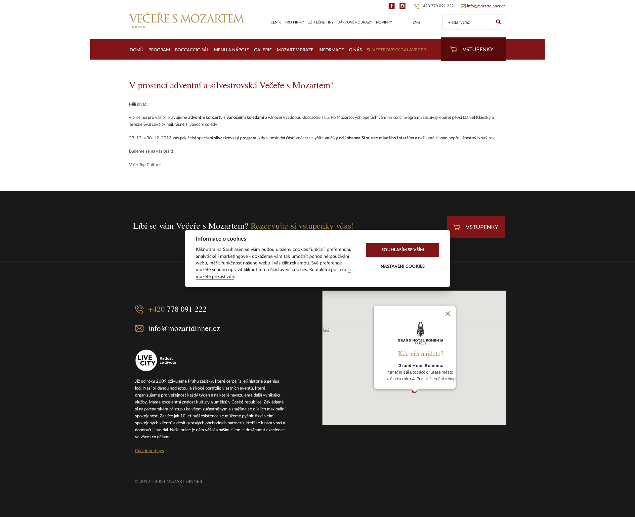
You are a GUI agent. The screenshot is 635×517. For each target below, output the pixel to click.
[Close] (448, 314)
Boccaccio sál (192, 50)
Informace (331, 50)
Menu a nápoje (231, 50)
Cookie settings (149, 451)
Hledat (498, 22)
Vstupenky (478, 49)
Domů (137, 50)
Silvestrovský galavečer (396, 50)
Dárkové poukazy (354, 22)
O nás (355, 50)
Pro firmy (294, 22)
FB (392, 6)
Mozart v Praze (295, 50)
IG (402, 6)
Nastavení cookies (403, 266)
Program (159, 50)
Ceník (276, 22)
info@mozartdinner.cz (486, 6)
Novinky (384, 22)
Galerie (263, 50)
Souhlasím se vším (402, 250)
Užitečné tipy (321, 22)
